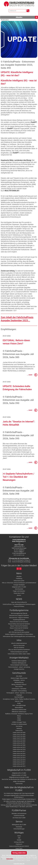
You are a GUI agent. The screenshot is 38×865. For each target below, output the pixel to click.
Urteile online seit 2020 (19, 745)
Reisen (19, 716)
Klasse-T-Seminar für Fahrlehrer (19, 626)
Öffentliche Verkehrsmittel (19, 709)
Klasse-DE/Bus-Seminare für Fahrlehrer (19, 624)
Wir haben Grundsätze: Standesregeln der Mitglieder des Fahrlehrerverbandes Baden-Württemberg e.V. (19, 802)
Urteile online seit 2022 (19, 741)
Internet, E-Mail (19, 701)
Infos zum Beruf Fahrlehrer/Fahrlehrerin (19, 649)
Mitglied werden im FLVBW (19, 775)
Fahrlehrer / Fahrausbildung (19, 690)
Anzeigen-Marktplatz (19, 585)
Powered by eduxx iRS (19, 863)
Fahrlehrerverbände (19, 815)
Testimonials (19, 783)
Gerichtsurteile (19, 589)
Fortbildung (19, 578)
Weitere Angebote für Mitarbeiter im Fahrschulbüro (19, 634)
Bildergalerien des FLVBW (19, 824)
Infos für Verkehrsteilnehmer (19, 643)
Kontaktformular (20, 555)
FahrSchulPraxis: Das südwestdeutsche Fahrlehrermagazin (19, 604)
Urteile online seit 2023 (19, 739)
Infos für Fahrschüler (19, 645)
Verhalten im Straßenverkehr (19, 724)
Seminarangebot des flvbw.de (19, 613)
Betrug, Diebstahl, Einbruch (19, 684)
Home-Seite (9, 859)
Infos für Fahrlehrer (19, 647)
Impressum (19, 844)
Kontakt (19, 840)
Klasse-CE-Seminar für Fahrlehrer (19, 621)
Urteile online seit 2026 (19, 732)
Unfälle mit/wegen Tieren (19, 722)
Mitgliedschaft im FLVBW (19, 587)
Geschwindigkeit (19, 697)
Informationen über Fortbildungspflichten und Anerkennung (19, 636)
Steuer (19, 718)
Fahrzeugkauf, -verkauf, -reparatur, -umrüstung (19, 693)
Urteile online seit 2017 (19, 751)
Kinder (19, 703)
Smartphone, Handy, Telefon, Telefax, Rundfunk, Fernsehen (19, 699)
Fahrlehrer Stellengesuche (19, 663)
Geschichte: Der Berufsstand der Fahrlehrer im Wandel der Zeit (19, 779)
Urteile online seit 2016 (19, 753)
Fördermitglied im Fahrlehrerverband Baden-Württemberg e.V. (19, 799)
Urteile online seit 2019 (19, 747)
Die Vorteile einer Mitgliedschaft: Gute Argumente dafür (19, 793)
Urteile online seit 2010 (19, 766)
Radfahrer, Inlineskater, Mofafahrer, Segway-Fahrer (19, 713)
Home (19, 836)
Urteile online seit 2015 (19, 755)
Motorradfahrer (19, 707)
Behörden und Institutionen (19, 813)
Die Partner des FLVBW (19, 817)
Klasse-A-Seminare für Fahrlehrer (19, 628)
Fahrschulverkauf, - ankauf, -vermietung (19, 667)
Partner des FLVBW (19, 593)
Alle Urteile (19, 676)
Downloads (19, 826)
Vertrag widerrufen (19, 842)
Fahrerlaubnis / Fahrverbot (19, 688)
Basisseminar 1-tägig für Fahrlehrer (19, 617)
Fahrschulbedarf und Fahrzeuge (19, 665)
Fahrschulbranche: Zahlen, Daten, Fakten (19, 654)
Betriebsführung (19, 682)
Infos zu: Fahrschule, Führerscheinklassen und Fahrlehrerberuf (19, 582)
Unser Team (19, 848)
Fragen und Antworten (19, 591)
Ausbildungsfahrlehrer (19, 619)
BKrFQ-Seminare (19, 630)
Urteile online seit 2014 (19, 757)
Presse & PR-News (19, 606)
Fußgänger (19, 695)
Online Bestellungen (19, 829)
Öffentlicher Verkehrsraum (19, 711)
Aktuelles (19, 17)
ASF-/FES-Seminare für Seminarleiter (19, 632)
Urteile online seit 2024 (19, 737)
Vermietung (19, 726)
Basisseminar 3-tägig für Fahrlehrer (19, 615)
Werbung (19, 728)
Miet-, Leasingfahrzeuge (19, 705)
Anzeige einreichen (19, 669)
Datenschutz (19, 730)
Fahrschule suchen (19, 580)
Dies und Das (19, 686)
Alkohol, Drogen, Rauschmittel (19, 678)
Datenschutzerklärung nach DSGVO (19, 846)
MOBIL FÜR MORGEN (19, 781)
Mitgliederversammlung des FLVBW (19, 777)
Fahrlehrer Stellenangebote (19, 661)
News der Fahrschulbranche (19, 602)
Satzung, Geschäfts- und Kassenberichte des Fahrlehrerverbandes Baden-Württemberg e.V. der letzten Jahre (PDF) (19, 805)
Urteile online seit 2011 (19, 764)
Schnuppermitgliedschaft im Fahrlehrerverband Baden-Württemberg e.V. (19, 796)
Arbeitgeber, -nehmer (19, 680)
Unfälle (19, 720)
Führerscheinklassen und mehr (19, 651)
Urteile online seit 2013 (19, 760)
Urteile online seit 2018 (19, 749)
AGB (19, 838)
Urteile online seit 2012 (19, 762)
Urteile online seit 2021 (19, 743)
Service (19, 595)
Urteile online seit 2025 (19, 734)
